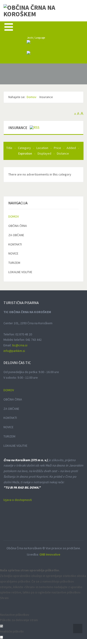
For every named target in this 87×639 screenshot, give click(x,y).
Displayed (45, 153)
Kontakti (15, 244)
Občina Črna (17, 226)
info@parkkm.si (14, 351)
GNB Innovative (49, 554)
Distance (63, 153)
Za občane (16, 235)
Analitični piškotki (12, 631)
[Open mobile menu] (8, 27)
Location (42, 148)
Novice (13, 253)
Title (9, 148)
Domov (13, 216)
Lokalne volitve (20, 272)
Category (25, 148)
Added (72, 148)
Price (58, 148)
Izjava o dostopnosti (17, 500)
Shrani (4, 598)
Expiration (25, 153)
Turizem (14, 263)
